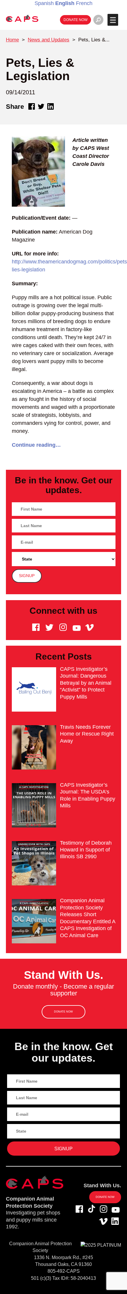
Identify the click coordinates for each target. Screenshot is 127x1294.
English (64, 3)
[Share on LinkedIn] (50, 106)
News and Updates (48, 40)
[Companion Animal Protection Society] (22, 18)
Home (12, 40)
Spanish (44, 3)
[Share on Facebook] (31, 106)
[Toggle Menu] (112, 19)
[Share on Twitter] (41, 106)
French (84, 3)
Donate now (75, 20)
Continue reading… (36, 445)
